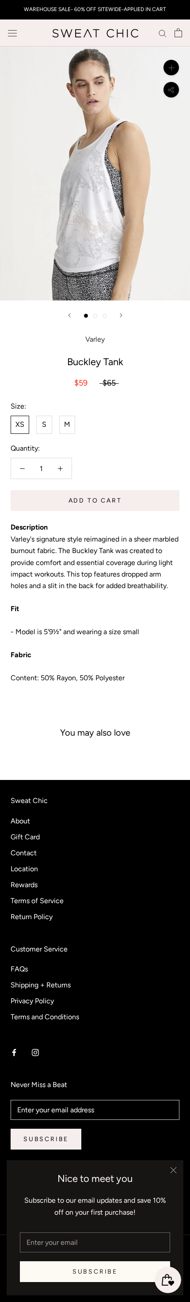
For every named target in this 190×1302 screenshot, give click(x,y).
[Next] (121, 315)
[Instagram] (35, 1052)
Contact (24, 853)
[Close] (173, 1170)
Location (24, 869)
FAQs (19, 969)
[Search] (163, 33)
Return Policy (32, 916)
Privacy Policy (32, 1001)
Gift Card (25, 837)
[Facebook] (14, 1052)
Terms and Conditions (45, 1017)
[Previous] (69, 315)
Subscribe (95, 1271)
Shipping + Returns (41, 985)
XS (19, 424)
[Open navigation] (12, 32)
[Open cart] (178, 32)
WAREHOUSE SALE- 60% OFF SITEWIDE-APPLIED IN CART (95, 9)
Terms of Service (37, 901)
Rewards (24, 885)
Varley (95, 339)
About (20, 821)
